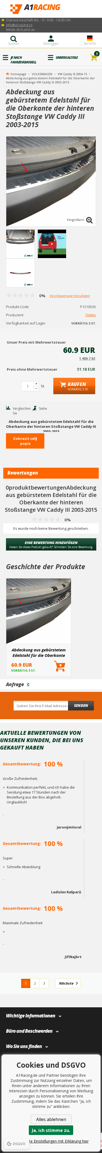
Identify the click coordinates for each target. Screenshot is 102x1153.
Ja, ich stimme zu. (51, 1130)
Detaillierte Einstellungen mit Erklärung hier (51, 1141)
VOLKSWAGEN (42, 74)
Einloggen (51, 43)
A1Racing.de (51, 9)
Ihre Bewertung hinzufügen (70, 296)
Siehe (43, 408)
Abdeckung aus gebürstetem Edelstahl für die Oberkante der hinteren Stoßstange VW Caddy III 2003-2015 (39, 652)
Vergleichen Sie (22, 410)
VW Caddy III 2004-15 (72, 74)
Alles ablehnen (51, 1119)
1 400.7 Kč (87, 358)
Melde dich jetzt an (20, 29)
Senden (81, 705)
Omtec (90, 314)
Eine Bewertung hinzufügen (51, 544)
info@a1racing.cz (19, 25)
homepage (18, 73)
